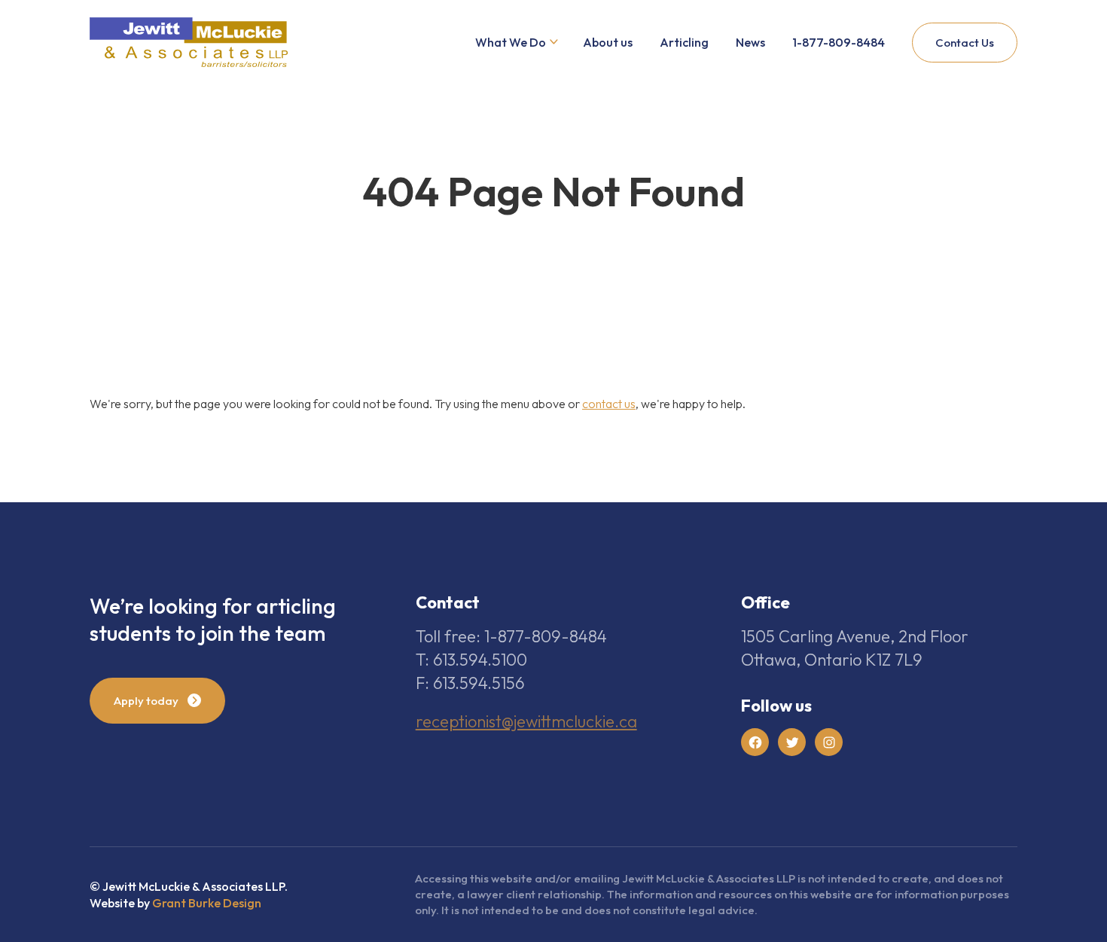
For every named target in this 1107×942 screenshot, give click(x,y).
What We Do (510, 42)
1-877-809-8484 (838, 42)
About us (608, 42)
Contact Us (964, 42)
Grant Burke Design (206, 902)
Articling (684, 42)
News (750, 42)
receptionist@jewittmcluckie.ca (526, 721)
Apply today (146, 701)
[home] (189, 42)
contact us (609, 403)
